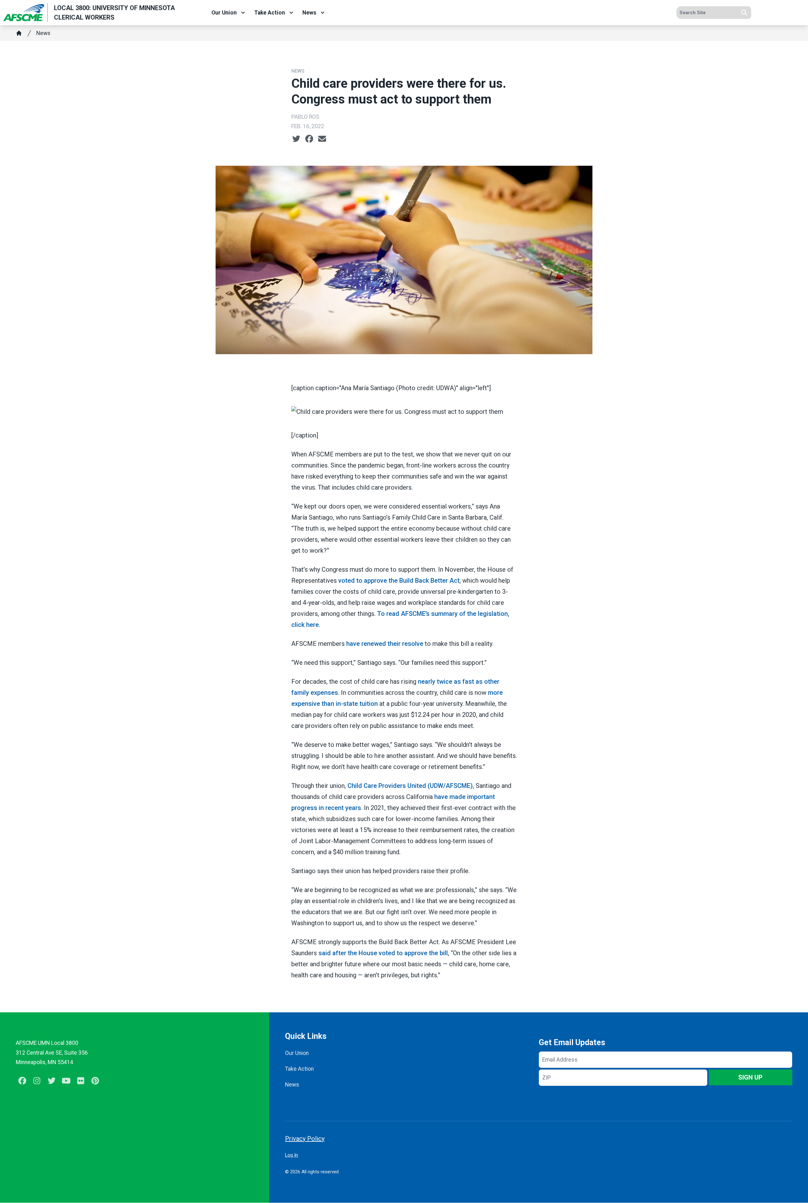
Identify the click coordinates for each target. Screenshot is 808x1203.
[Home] (19, 33)
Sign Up (750, 1077)
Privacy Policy (304, 1138)
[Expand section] (243, 12)
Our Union (224, 12)
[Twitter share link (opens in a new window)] (296, 139)
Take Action (269, 12)
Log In (291, 1155)
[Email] (322, 139)
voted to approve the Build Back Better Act (399, 580)
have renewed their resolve (384, 643)
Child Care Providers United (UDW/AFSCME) (410, 785)
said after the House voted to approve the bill (383, 953)
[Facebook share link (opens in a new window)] (309, 139)
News (309, 12)
